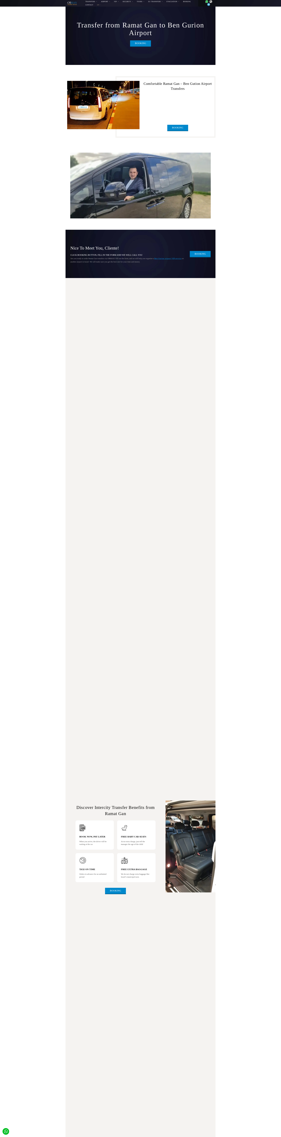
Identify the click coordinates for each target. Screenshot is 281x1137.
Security (127, 1)
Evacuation (172, 1)
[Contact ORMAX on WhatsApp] (206, 1)
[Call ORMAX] (210, 1)
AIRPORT (104, 1)
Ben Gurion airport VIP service (168, 258)
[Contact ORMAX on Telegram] (208, 4)
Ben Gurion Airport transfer (160, 100)
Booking (187, 1)
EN (98, 5)
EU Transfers (154, 1)
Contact (89, 5)
